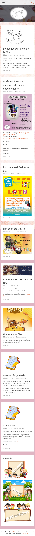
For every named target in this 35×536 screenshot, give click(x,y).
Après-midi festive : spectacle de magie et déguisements (15, 85)
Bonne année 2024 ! (14, 228)
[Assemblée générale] (12, 372)
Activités (7, 156)
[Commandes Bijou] (17, 330)
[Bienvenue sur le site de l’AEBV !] (14, 45)
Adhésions (9, 425)
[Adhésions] (12, 422)
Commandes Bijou (13, 334)
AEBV (4, 3)
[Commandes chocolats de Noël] (17, 276)
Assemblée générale (14, 375)
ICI (17, 442)
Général (7, 70)
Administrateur (19, 55)
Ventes (7, 299)
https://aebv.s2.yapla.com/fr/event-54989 (15, 138)
